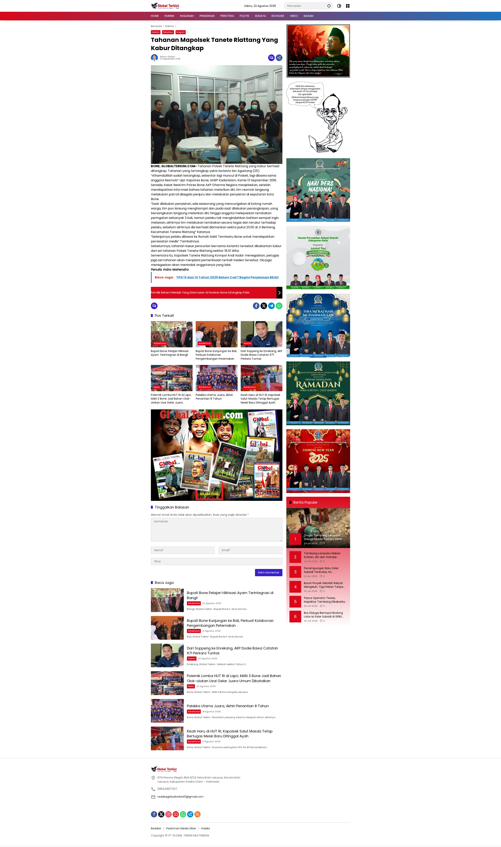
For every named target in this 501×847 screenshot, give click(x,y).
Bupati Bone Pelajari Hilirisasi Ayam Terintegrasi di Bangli (169, 353)
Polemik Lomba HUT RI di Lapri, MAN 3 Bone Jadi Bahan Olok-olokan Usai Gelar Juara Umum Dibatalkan (171, 399)
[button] (329, 6)
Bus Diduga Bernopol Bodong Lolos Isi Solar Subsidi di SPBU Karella (323, 615)
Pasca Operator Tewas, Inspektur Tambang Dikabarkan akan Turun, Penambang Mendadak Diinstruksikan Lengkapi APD (325, 600)
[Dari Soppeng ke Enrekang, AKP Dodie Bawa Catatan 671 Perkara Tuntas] (261, 334)
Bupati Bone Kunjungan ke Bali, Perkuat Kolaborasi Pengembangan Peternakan (216, 355)
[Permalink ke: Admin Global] (155, 57)
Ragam (181, 32)
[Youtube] (176, 814)
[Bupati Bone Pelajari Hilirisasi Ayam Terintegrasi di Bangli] (172, 334)
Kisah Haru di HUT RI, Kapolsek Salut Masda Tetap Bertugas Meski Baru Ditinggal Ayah (260, 399)
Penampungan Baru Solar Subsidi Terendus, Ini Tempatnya (321, 570)
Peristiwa (168, 32)
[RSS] (197, 814)
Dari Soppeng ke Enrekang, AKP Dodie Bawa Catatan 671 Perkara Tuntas (261, 355)
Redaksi (156, 828)
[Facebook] (256, 305)
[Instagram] (168, 814)
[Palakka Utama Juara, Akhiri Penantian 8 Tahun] (216, 378)
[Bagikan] (279, 57)
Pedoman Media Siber (181, 828)
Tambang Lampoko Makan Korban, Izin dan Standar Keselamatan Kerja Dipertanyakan (322, 555)
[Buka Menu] (347, 6)
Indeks (205, 828)
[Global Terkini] (165, 6)
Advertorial (160, 343)
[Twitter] (263, 305)
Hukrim (155, 32)
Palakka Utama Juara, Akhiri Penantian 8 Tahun (214, 397)
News (157, 387)
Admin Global (167, 57)
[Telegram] (271, 305)
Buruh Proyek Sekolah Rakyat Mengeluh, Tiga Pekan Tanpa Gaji (323, 585)
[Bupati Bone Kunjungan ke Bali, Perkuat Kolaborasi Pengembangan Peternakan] (216, 334)
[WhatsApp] (279, 305)
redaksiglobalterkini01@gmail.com (181, 797)
